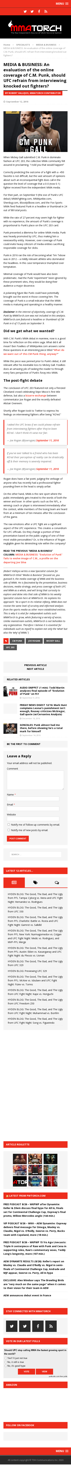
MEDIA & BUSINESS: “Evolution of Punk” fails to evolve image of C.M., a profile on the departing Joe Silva (32, 558)
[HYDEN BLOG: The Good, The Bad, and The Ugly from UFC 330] (35, 1159)
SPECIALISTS (23, 44)
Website (11, 814)
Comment (12, 768)
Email (10, 804)
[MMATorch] (35, 27)
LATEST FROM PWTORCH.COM (27, 1195)
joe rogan (34, 640)
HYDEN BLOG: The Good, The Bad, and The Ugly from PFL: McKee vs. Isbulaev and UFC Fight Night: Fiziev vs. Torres (35, 980)
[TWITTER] (25, 11)
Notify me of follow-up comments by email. (35, 824)
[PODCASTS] (46, 11)
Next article (35, 669)
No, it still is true (15, 1362)
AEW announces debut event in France (27, 1295)
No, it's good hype (16, 1366)
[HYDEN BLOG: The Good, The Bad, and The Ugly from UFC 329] (50, 1170)
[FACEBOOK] (39, 11)
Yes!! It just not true (17, 1358)
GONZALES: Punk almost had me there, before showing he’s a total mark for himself (41, 728)
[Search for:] (35, 854)
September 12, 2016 (17, 101)
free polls (63, 1376)
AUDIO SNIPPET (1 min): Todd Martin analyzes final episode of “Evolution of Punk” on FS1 (42, 690)
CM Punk (17, 640)
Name (10, 794)
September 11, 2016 (47, 440)
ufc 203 (10, 647)
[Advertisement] (29, 1085)
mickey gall (53, 640)
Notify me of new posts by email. (29, 830)
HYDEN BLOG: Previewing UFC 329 (27, 971)
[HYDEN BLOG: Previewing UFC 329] (20, 1181)
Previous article (35, 665)
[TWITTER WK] (32, 11)
